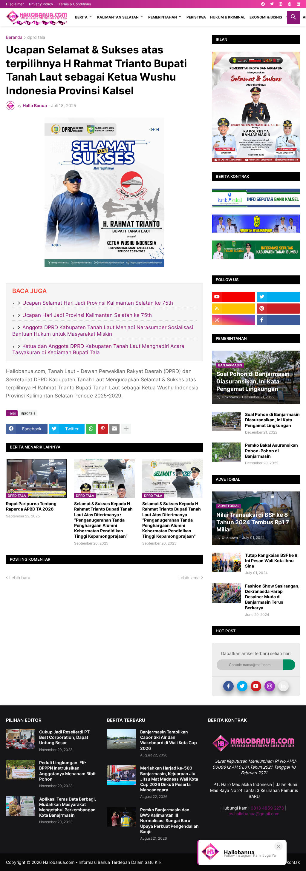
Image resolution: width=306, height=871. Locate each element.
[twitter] (272, 4)
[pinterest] (289, 4)
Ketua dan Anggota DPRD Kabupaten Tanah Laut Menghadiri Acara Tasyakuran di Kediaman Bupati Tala (98, 349)
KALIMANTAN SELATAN (118, 17)
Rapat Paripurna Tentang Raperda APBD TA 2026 (31, 506)
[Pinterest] (103, 429)
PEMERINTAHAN (162, 17)
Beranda (14, 37)
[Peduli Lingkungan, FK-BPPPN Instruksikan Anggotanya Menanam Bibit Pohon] (20, 769)
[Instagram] (269, 686)
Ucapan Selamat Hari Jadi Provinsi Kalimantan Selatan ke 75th (97, 303)
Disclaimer (15, 4)
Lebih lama (189, 577)
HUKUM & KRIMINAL (227, 17)
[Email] (114, 429)
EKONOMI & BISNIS (266, 17)
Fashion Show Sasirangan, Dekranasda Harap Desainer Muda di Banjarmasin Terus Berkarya (272, 596)
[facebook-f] (278, 320)
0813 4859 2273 (267, 807)
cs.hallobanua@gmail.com (254, 813)
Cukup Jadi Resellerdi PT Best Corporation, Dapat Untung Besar (64, 737)
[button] (293, 17)
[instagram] (280, 4)
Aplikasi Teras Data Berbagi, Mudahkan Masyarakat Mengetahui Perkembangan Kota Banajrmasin (67, 807)
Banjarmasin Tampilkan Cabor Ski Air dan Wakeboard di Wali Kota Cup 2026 (168, 740)
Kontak (293, 862)
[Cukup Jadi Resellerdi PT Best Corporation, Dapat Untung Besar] (20, 739)
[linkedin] (298, 4)
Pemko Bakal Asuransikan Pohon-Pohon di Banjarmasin (271, 450)
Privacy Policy (41, 4)
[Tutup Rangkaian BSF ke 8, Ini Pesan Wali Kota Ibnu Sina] (226, 562)
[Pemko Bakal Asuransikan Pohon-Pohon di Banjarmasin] (226, 452)
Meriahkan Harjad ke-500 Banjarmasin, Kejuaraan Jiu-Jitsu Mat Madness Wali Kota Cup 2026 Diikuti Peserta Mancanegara (169, 778)
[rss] (233, 308)
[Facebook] (228, 686)
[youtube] (233, 297)
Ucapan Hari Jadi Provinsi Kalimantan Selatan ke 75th (87, 315)
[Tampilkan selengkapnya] (126, 429)
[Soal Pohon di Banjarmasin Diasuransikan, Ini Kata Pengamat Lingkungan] (226, 421)
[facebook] (263, 4)
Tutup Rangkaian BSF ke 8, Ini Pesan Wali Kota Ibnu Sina (272, 560)
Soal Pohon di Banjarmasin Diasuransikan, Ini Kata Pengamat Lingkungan (272, 420)
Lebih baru (19, 577)
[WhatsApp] (91, 429)
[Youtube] (256, 686)
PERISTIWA (196, 17)
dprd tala (36, 37)
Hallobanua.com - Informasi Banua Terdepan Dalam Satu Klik (102, 862)
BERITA (81, 17)
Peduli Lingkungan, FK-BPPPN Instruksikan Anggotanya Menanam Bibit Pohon (67, 770)
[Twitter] (242, 686)
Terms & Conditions (75, 4)
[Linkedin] (283, 686)
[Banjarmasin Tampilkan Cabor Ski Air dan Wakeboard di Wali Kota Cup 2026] (121, 739)
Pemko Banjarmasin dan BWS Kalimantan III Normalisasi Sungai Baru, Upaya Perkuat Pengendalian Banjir (169, 820)
